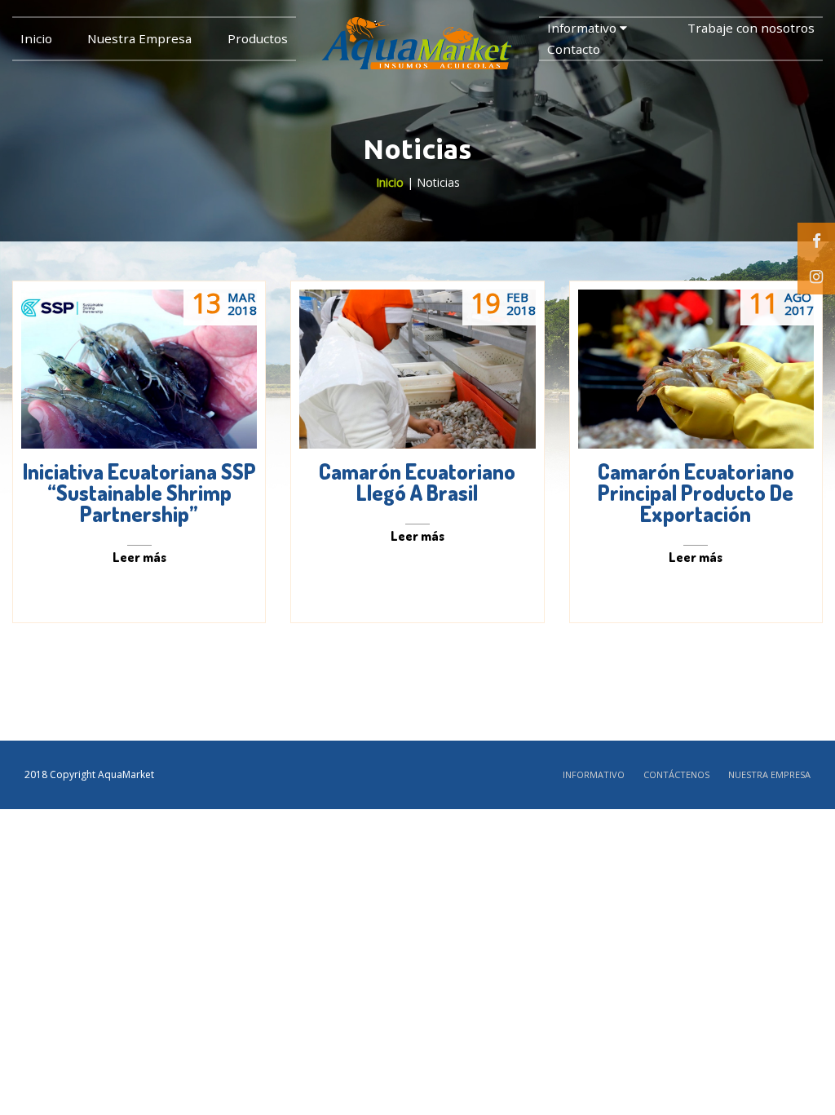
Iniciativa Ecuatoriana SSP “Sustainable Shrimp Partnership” (139, 492)
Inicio (36, 38)
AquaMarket (126, 774)
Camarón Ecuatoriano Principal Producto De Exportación (696, 492)
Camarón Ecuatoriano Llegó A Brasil (417, 482)
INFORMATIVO (594, 774)
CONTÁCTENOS (676, 774)
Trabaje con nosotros (751, 28)
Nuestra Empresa (139, 38)
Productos (258, 38)
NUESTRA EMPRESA (769, 774)
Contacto (573, 49)
